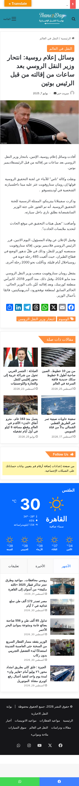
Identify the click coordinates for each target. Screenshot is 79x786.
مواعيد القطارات (50, 720)
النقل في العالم (49, 38)
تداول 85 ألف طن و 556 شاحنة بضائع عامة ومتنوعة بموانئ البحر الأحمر (26, 625)
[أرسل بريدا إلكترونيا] (55, 93)
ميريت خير (63, 93)
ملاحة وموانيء (39, 734)
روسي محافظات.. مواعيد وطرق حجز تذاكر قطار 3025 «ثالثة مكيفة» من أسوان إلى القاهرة (26, 584)
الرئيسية (66, 38)
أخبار (9, 720)
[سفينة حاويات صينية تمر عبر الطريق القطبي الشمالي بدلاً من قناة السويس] (58, 405)
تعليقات (13, 566)
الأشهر (66, 566)
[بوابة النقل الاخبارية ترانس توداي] (53, 18)
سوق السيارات (17, 727)
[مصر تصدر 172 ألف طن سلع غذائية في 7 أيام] (62, 607)
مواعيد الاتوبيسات (25, 720)
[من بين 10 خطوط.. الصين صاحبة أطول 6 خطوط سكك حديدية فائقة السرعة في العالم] (58, 357)
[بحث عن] (73, 20)
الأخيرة (40, 566)
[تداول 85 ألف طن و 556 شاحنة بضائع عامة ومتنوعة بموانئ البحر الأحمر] (62, 626)
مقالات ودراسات (61, 727)
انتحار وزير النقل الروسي (36, 319)
